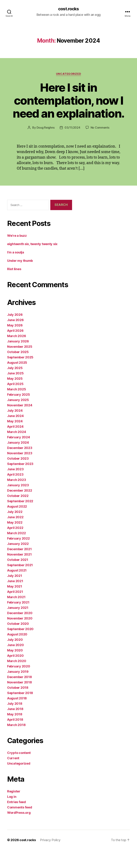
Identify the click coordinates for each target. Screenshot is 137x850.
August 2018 (17, 698)
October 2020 (18, 624)
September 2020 (20, 629)
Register (13, 791)
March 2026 (16, 336)
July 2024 (15, 410)
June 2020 (15, 645)
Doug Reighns (46, 127)
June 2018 (15, 709)
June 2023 (15, 469)
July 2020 (15, 639)
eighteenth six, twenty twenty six (32, 244)
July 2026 (15, 314)
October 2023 (18, 458)
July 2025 (15, 368)
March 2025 (16, 389)
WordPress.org (19, 812)
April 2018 (15, 719)
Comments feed (19, 807)
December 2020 (19, 613)
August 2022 (17, 506)
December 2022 (19, 490)
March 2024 (16, 432)
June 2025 (15, 373)
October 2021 (17, 560)
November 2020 (19, 618)
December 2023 (19, 448)
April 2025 (15, 384)
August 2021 (17, 570)
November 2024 (19, 405)
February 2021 (18, 602)
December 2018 (19, 677)
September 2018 (20, 693)
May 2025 (15, 378)
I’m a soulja (15, 252)
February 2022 (18, 538)
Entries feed (16, 802)
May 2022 (14, 522)
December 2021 (19, 549)
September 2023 (20, 464)
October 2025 (18, 352)
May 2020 (15, 650)
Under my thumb (20, 260)
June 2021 (15, 581)
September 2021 (20, 565)
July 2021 (14, 576)
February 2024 (18, 437)
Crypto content (19, 753)
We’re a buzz (17, 235)
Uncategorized (68, 73)
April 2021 (15, 592)
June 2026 (15, 320)
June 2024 (15, 416)
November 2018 (19, 682)
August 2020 (17, 634)
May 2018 (14, 714)
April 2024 (15, 426)
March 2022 (16, 533)
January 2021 (17, 608)
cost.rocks (68, 9)
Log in (11, 796)
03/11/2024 (72, 127)
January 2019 (18, 671)
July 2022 (14, 512)
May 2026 (15, 325)
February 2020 (18, 666)
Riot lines (14, 269)
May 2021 (14, 586)
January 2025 (18, 400)
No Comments (100, 127)
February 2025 (18, 394)
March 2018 (16, 725)
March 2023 (16, 480)
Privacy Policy (50, 840)
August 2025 (17, 362)
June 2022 (15, 517)
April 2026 (15, 330)
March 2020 (16, 661)
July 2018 (14, 703)
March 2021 (16, 597)
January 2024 (18, 442)
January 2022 (18, 544)
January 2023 (18, 485)
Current (13, 758)
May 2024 (15, 421)
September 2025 (20, 357)
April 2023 (15, 474)
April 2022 (15, 528)
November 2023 (19, 453)
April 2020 (15, 655)
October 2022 (18, 496)
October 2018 (17, 687)
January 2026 (18, 341)
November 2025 (19, 346)
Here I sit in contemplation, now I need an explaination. (68, 100)
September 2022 (20, 501)
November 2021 (19, 554)
